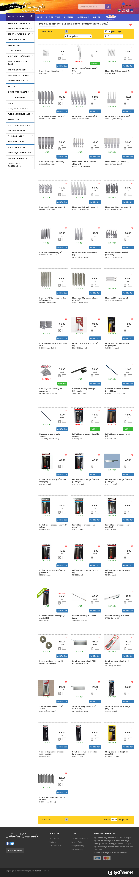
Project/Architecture (19, 153)
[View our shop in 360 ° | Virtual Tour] (111, 20)
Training (53, 842)
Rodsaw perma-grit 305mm (117, 616)
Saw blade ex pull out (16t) (84, 661)
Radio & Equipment (17, 70)
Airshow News (55, 846)
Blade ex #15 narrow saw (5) (117, 116)
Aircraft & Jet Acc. (18, 39)
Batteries (13, 86)
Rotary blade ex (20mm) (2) (51, 661)
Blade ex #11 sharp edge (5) (84, 116)
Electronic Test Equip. (19, 125)
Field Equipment (16, 136)
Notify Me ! (95, 63)
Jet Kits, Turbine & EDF (19, 34)
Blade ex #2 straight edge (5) (85, 207)
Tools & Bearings (17, 141)
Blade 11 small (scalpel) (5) (51, 71)
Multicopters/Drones (19, 56)
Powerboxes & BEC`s (18, 81)
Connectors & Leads (18, 92)
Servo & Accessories (18, 75)
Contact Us (54, 838)
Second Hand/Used (17, 158)
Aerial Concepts (24, 871)
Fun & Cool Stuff (16, 147)
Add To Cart (62, 66)
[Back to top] (135, 869)
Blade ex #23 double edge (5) (118, 207)
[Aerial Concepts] (20, 6)
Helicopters (14, 45)
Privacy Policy (77, 842)
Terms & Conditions (80, 838)
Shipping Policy (78, 846)
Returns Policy (77, 849)
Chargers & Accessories (14, 164)
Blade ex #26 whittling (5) (50, 252)
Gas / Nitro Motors (18, 108)
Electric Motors (16, 98)
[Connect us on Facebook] (8, 843)
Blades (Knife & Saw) (95, 23)
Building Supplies (17, 131)
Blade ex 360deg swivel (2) (117, 298)
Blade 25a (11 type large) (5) (117, 71)
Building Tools (71, 23)
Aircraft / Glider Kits (19, 23)
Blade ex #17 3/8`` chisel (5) (51, 162)
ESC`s (10, 103)
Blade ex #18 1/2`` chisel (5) (117, 162)
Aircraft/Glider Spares (20, 29)
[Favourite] (66, 47)
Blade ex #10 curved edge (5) (52, 116)
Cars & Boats (14, 51)
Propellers (13, 119)
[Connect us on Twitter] (12, 843)
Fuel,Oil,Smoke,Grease (19, 114)
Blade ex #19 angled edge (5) (52, 207)
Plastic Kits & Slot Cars (17, 62)
